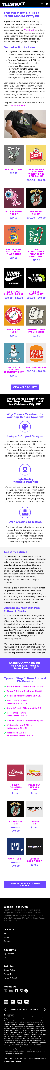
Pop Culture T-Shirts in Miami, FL (25, 1009)
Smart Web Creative (13, 1061)
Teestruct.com (18, 105)
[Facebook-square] (16, 991)
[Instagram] (21, 991)
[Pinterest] (26, 991)
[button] (5, 1009)
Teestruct (29, 30)
